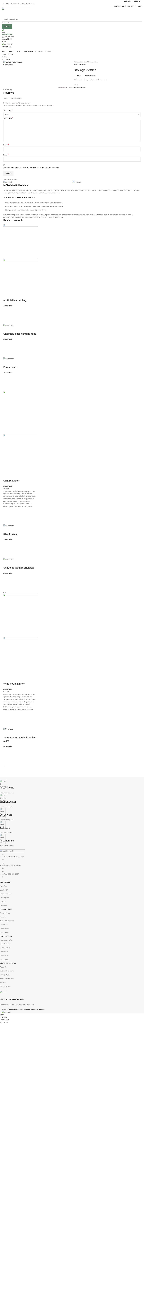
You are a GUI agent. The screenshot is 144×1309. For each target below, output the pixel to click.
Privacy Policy (5, 913)
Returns (3, 917)
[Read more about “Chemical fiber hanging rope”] (6, 349)
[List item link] (70, 865)
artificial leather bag (14, 300)
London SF (4, 890)
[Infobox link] (70, 787)
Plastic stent (10, 534)
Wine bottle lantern (14, 683)
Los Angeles (4, 898)
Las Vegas (3, 905)
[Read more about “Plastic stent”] (6, 549)
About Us (3, 967)
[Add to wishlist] (6, 310)
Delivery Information (7, 971)
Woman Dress (5, 948)
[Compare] (6, 296)
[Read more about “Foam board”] (6, 382)
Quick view (6, 321)
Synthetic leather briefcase (18, 567)
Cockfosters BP (5, 894)
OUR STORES (5, 882)
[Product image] (20, 276)
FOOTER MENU (6, 936)
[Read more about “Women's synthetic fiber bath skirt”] (6, 756)
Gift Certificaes (5, 986)
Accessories (82, 62)
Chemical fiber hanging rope (19, 333)
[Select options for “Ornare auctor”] (6, 516)
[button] (6, 719)
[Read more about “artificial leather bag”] (6, 315)
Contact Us (4, 924)
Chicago (3, 901)
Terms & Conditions (7, 921)
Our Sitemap (4, 932)
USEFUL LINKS (5, 909)
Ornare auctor (11, 480)
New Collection (5, 944)
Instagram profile (6, 940)
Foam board (10, 367)
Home (76, 62)
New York (3, 886)
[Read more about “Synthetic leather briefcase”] (6, 583)
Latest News (4, 928)
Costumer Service (8, 963)
